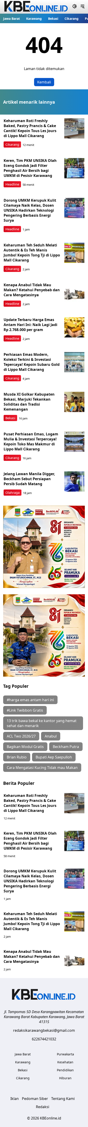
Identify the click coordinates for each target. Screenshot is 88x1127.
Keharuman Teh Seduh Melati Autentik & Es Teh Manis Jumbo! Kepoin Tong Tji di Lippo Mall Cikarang (32, 253)
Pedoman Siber (35, 1098)
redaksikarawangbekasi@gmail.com (44, 1030)
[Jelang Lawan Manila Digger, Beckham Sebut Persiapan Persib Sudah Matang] (74, 481)
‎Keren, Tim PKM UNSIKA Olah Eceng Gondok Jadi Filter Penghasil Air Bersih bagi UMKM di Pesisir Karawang (30, 168)
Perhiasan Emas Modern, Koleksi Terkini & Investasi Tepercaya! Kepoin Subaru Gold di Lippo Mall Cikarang (32, 362)
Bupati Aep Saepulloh (54, 757)
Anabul (51, 736)
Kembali (44, 82)
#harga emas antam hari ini (30, 699)
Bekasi (53, 18)
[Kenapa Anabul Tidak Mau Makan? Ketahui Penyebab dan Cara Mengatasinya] (74, 292)
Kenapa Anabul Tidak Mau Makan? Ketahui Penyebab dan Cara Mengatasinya (32, 289)
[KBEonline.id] (44, 995)
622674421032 (44, 1039)
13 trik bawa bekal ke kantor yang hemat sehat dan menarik (41, 723)
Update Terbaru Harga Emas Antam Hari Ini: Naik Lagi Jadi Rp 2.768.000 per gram (30, 324)
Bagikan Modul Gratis (25, 746)
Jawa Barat (11, 18)
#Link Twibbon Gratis (25, 710)
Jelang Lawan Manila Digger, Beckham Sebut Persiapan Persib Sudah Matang (29, 478)
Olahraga (12, 492)
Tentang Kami (63, 1098)
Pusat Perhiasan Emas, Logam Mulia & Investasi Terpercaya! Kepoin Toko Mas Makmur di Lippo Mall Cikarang (31, 442)
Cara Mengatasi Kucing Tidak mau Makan (42, 767)
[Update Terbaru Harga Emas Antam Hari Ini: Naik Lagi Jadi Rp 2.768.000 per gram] (74, 327)
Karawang (34, 18)
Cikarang (72, 18)
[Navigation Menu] (82, 7)
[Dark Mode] (74, 7)
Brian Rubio (17, 757)
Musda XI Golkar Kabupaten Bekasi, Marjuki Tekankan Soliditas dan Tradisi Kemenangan (29, 402)
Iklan (14, 1098)
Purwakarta (65, 1054)
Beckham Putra (66, 746)
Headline (12, 184)
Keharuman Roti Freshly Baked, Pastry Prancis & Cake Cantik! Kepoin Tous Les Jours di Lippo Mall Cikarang (30, 128)
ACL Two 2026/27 (21, 736)
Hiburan (65, 1078)
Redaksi (42, 1106)
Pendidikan (65, 1070)
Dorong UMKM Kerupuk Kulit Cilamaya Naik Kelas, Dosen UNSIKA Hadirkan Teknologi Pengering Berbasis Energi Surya (30, 210)
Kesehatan (65, 1062)
